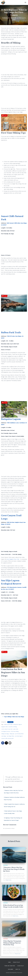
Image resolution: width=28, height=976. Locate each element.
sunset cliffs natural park (7, 738)
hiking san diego (5, 733)
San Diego (5, 865)
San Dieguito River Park (13, 559)
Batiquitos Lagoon (11, 419)
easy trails (15, 729)
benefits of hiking (13, 726)
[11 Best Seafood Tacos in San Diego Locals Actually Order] (14, 892)
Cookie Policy (20, 965)
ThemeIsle (19, 972)
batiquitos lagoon (17, 724)
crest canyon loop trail (6, 729)
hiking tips (12, 733)
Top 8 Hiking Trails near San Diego (14, 716)
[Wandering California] (3, 2)
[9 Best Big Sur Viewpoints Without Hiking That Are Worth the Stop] (14, 928)
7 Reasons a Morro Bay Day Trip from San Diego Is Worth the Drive (13, 869)
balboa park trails (8, 724)
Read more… (9, 880)
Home (9, 962)
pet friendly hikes (19, 733)
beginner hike (4, 726)
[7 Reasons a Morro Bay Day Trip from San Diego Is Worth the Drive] (14, 854)
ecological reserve (5, 731)
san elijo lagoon (19, 736)
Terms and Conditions (9, 965)
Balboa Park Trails (11, 332)
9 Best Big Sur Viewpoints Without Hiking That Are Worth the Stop (12, 942)
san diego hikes (10, 736)
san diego (3, 736)
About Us (18, 969)
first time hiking (15, 731)
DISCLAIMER (10, 969)
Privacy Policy (16, 962)
